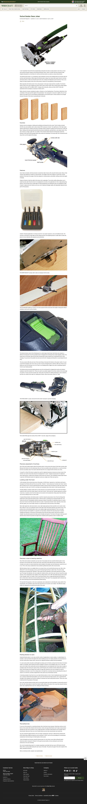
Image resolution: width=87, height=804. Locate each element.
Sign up (79, 777)
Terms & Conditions (39, 795)
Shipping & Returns (7, 779)
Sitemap (56, 795)
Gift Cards (25, 770)
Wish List (25, 772)
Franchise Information (48, 774)
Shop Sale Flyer (26, 776)
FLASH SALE (43, 1)
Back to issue (48, 755)
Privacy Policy (80, 780)
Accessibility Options (48, 795)
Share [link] (23, 21)
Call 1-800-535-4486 (79, 2)
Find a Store (46, 776)
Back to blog (39, 755)
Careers (45, 772)
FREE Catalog (26, 774)
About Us (45, 770)
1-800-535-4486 (6, 774)
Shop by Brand (26, 779)
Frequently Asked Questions (8, 780)
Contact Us (5, 777)
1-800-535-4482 (6, 771)
